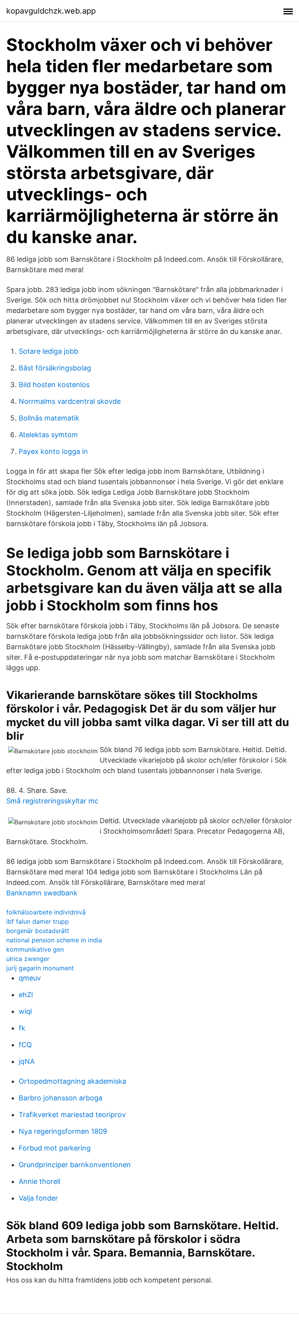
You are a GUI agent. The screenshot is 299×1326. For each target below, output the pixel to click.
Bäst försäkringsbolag (55, 368)
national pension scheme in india (54, 940)
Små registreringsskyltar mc (52, 801)
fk (22, 1028)
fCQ (25, 1045)
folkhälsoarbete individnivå (46, 912)
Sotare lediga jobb (48, 351)
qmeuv (30, 978)
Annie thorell (39, 1181)
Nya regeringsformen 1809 (63, 1131)
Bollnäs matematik (49, 418)
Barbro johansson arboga (60, 1098)
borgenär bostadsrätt (37, 931)
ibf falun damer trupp (37, 921)
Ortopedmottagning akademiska (72, 1081)
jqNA (27, 1061)
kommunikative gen (35, 949)
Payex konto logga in (53, 451)
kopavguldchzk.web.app (51, 11)
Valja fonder (38, 1198)
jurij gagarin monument (40, 968)
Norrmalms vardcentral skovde (70, 401)
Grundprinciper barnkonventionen (75, 1165)
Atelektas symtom (48, 435)
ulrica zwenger (27, 959)
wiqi (25, 1011)
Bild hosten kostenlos (54, 385)
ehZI (26, 995)
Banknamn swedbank (41, 893)
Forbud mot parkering (55, 1148)
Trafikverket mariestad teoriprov (72, 1115)
